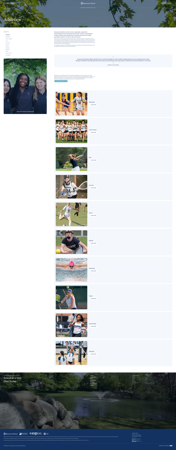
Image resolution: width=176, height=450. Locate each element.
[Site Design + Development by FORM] (165, 445)
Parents (133, 380)
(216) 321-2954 (137, 440)
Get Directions (134, 437)
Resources (134, 381)
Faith (91, 379)
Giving (92, 385)
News (133, 379)
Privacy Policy (11, 445)
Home (4, 8)
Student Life (93, 384)
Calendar (133, 376)
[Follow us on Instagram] (133, 441)
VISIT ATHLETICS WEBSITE (61, 81)
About (91, 375)
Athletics (92, 382)
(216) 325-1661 (138, 438)
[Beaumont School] (88, 3)
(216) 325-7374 (139, 441)
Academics (93, 380)
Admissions (93, 377)
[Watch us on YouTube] (135, 441)
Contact (133, 383)
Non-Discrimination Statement (20, 445)
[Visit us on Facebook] (132, 441)
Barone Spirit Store (135, 382)
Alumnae (133, 378)
